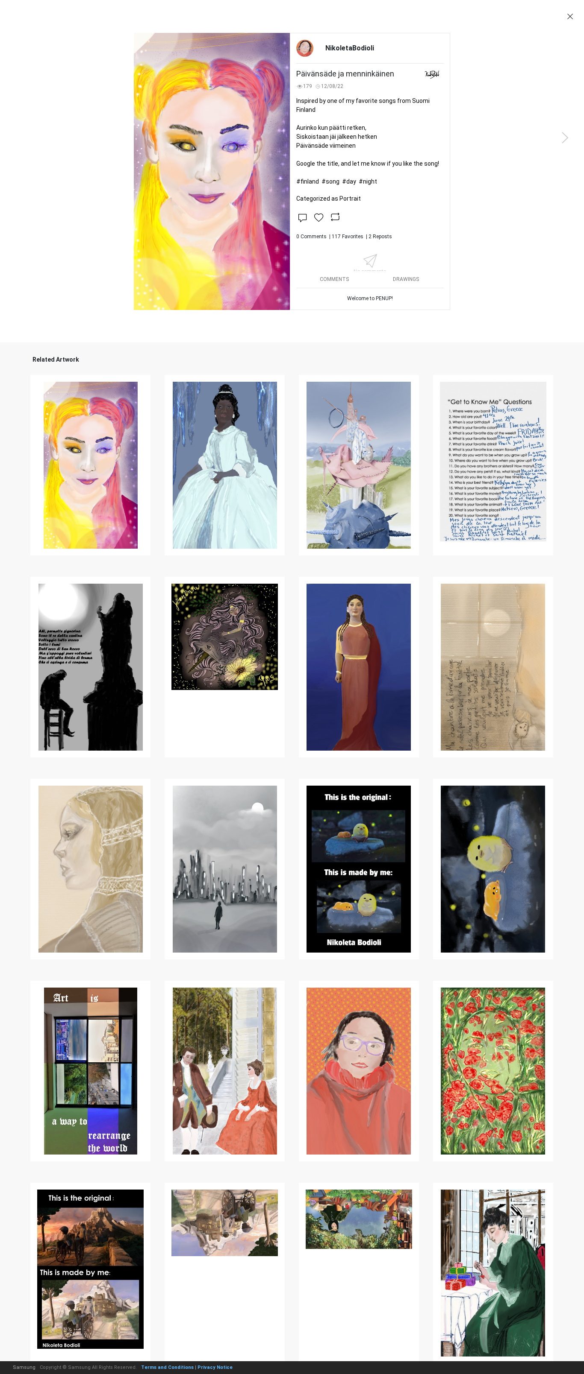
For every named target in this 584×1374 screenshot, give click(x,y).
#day (349, 181)
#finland (307, 181)
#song (330, 181)
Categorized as (328, 198)
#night (368, 181)
